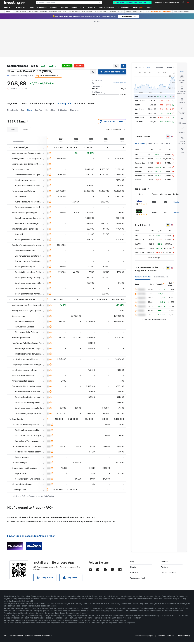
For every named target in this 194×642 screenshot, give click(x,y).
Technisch (79, 103)
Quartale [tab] (24, 129)
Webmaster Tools (138, 578)
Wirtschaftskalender (106, 7)
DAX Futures (140, 101)
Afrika (147, 11)
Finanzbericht (12, 110)
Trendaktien (141, 225)
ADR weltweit (87, 11)
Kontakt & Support (168, 572)
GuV (22, 110)
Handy (133, 567)
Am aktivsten (140, 143)
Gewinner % (153, 143)
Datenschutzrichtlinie (166, 636)
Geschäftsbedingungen (144, 636)
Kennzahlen (50, 110)
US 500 (137, 105)
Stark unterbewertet (142, 277)
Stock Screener (123, 7)
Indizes (149, 67)
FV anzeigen (118, 83)
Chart (24, 103)
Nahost (128, 11)
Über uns (165, 562)
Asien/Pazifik (137, 11)
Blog (132, 562)
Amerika (113, 11)
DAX (136, 96)
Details (176, 202)
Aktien (8, 11)
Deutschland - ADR (101, 11)
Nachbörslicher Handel (71, 11)
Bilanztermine (75, 110)
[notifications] (183, 2)
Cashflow (38, 110)
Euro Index (139, 122)
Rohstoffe (159, 67)
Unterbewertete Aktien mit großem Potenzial (146, 269)
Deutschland (33, 11)
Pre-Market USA (55, 11)
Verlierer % (165, 143)
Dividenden (62, 110)
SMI (136, 113)
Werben (164, 567)
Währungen (139, 67)
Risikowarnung (184, 636)
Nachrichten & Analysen (42, 103)
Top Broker (140, 189)
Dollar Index (139, 118)
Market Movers (142, 136)
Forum (91, 103)
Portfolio (134, 572)
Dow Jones (139, 109)
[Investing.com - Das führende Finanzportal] (14, 2)
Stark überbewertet (161, 277)
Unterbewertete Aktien (182, 11)
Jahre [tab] (12, 129)
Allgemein (12, 103)
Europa (120, 11)
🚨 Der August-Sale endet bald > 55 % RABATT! (132, 3)
